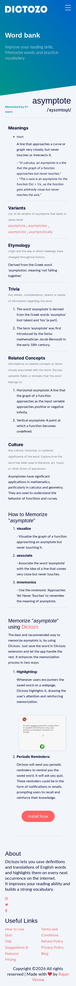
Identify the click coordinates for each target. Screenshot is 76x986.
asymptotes (37, 225)
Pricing (10, 959)
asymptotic (17, 232)
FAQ (8, 941)
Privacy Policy (52, 947)
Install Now (38, 816)
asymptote (16, 225)
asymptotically (41, 232)
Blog (44, 953)
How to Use (14, 929)
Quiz (8, 935)
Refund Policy (52, 941)
